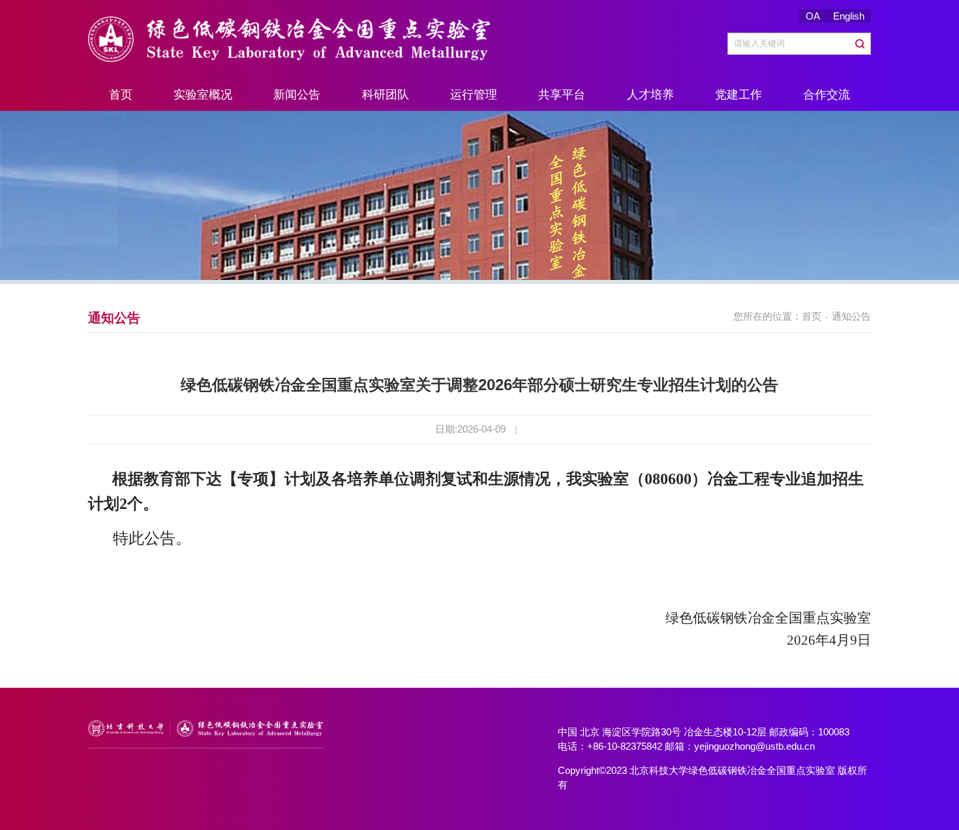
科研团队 (385, 94)
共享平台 (561, 94)
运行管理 (473, 94)
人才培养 (650, 94)
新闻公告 (296, 94)
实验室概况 (203, 94)
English (848, 16)
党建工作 (738, 94)
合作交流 (826, 94)
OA (813, 16)
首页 (120, 94)
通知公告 (851, 316)
